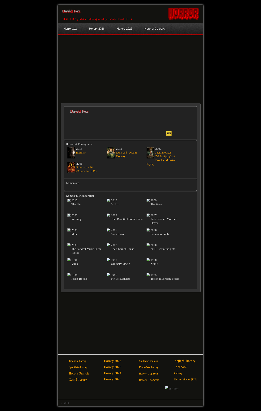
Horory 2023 (112, 379)
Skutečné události (148, 361)
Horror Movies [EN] (185, 379)
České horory (78, 379)
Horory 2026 (112, 361)
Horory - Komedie (149, 380)
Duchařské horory (148, 367)
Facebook (180, 367)
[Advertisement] (94, 68)
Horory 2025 (112, 367)
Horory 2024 (112, 373)
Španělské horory (78, 367)
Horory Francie (79, 373)
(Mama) (81, 152)
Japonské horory (77, 361)
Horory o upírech (148, 373)
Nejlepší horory (184, 361)
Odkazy (178, 373)
